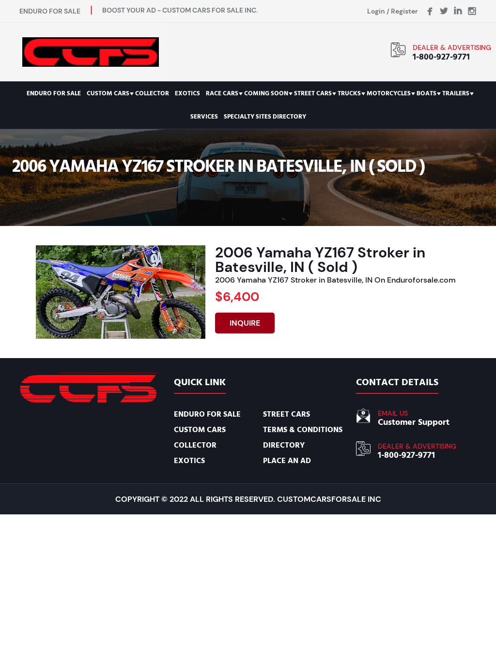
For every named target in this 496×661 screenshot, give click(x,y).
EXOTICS (187, 93)
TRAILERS (455, 93)
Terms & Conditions (302, 429)
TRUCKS (349, 93)
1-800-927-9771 (441, 57)
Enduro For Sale (54, 93)
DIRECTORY (284, 445)
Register (404, 11)
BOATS (426, 93)
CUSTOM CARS (108, 93)
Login (376, 11)
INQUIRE (245, 323)
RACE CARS (222, 93)
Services (204, 116)
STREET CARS (313, 93)
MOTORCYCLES (389, 93)
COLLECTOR (152, 93)
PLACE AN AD (287, 460)
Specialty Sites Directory (265, 116)
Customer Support (414, 422)
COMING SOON (266, 93)
